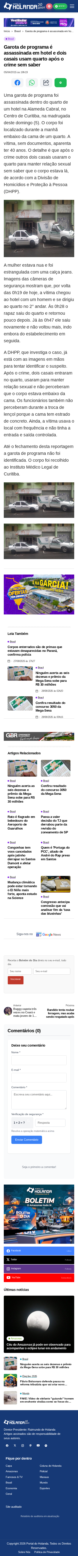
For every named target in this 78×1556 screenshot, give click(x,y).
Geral (9, 1493)
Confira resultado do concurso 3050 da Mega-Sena (50, 707)
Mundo (44, 1482)
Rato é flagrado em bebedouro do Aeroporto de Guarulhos (21, 822)
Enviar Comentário (26, 1139)
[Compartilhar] (46, 82)
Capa (9, 1465)
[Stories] (49, 6)
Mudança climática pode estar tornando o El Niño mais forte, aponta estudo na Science (22, 890)
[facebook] (7, 1445)
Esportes (45, 1488)
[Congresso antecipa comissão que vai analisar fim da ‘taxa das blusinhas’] (55, 884)
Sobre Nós (24, 1552)
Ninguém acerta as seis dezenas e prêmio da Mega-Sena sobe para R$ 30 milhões (52, 678)
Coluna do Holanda (51, 1465)
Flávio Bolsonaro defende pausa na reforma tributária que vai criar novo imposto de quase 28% (42, 1383)
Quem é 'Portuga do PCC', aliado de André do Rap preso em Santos (55, 853)
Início (7, 31)
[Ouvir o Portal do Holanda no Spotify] (61, 82)
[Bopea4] (24, 6)
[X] (15, 1445)
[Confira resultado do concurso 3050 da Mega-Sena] (20, 703)
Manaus (44, 1477)
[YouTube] (38, 1445)
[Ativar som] (70, 610)
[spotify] (46, 1445)
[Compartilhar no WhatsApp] (32, 82)
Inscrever (15, 979)
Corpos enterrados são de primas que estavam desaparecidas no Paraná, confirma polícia (35, 651)
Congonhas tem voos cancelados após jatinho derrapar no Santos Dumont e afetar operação (21, 857)
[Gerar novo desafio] (28, 1123)
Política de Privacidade (47, 1552)
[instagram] (22, 1445)
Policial (44, 1471)
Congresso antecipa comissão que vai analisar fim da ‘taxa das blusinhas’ (55, 907)
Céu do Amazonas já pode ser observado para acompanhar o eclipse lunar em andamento (39, 1346)
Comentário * (19, 1087)
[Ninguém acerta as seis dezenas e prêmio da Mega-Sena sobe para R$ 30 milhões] (20, 673)
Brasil (17, 31)
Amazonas (12, 1471)
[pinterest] (30, 1445)
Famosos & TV (14, 1477)
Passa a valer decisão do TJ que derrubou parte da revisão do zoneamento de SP (54, 824)
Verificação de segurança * (27, 1114)
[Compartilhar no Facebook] (17, 82)
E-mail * (16, 1069)
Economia (11, 1488)
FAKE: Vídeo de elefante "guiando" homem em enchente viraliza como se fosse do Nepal (47, 1400)
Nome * (15, 1052)
